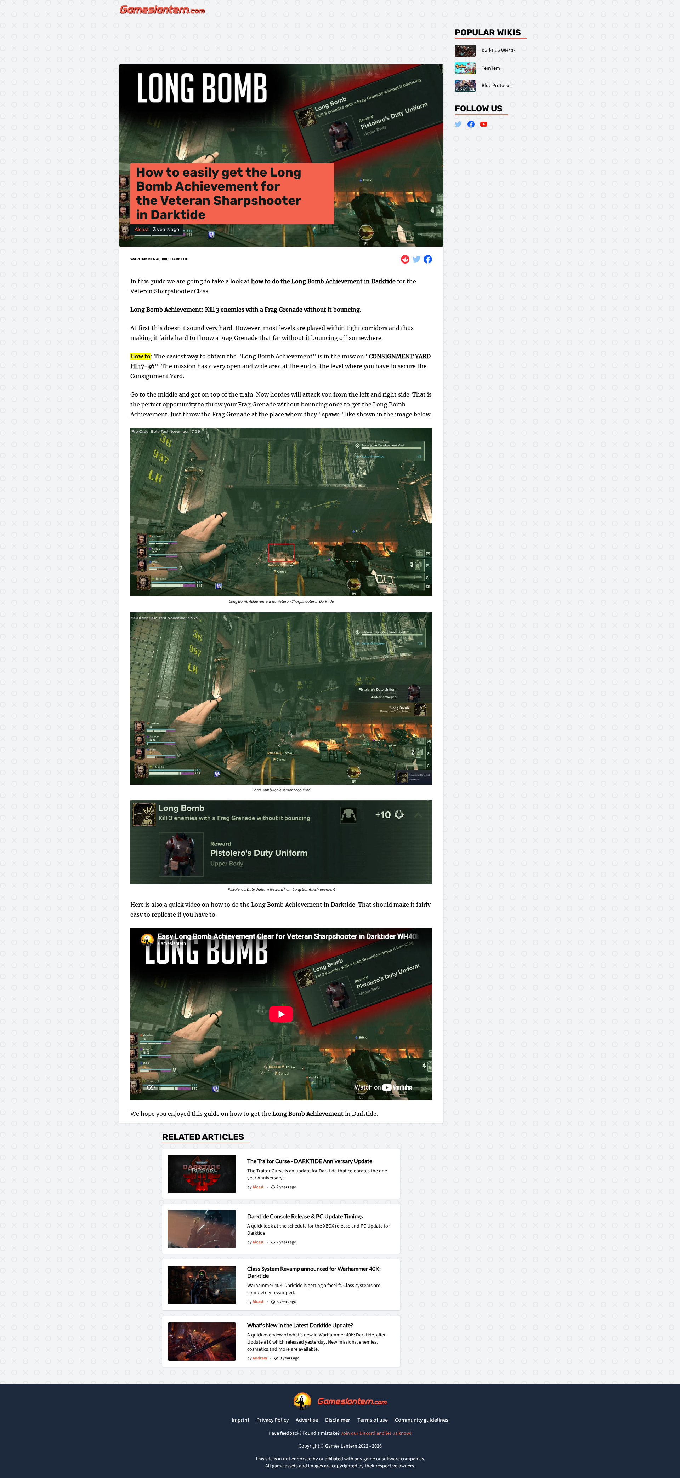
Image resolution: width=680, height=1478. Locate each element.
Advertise (307, 1420)
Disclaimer (337, 1420)
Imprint (240, 1420)
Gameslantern (351, 1401)
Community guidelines (421, 1420)
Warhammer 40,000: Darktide (160, 259)
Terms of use (372, 1420)
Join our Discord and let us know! (376, 1433)
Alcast (142, 229)
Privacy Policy (272, 1420)
